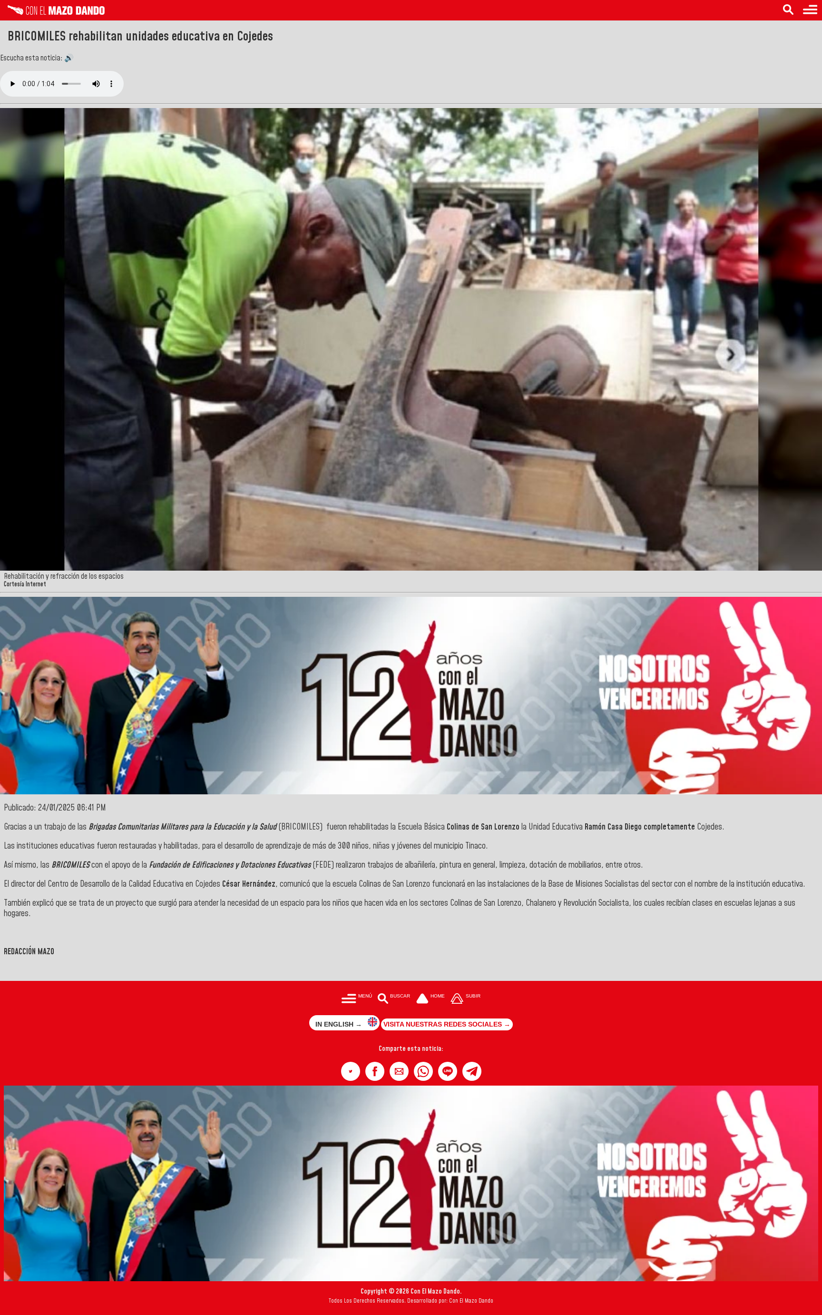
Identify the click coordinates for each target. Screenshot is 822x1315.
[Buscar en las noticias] (788, 10)
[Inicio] (52, 12)
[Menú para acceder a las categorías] (810, 10)
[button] (350, 1071)
